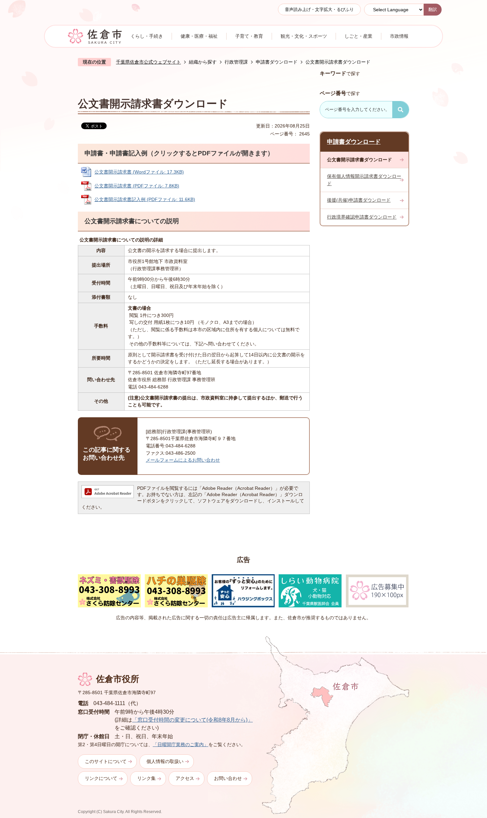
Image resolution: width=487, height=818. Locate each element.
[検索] (400, 109)
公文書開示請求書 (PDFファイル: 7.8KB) (136, 185)
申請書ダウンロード (277, 62)
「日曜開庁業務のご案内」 (180, 744)
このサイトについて (106, 761)
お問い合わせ (228, 778)
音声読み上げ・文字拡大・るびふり (319, 9)
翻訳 (432, 9)
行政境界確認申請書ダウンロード (362, 217)
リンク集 (146, 778)
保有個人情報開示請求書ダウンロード (364, 180)
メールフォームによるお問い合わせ (183, 460)
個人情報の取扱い (165, 761)
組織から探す (203, 62)
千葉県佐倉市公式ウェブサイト (148, 62)
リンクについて (101, 778)
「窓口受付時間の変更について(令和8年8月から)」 (192, 720)
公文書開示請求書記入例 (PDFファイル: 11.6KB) (144, 199)
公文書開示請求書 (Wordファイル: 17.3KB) (139, 172)
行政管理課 (236, 62)
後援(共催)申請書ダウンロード (359, 200)
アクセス (185, 778)
